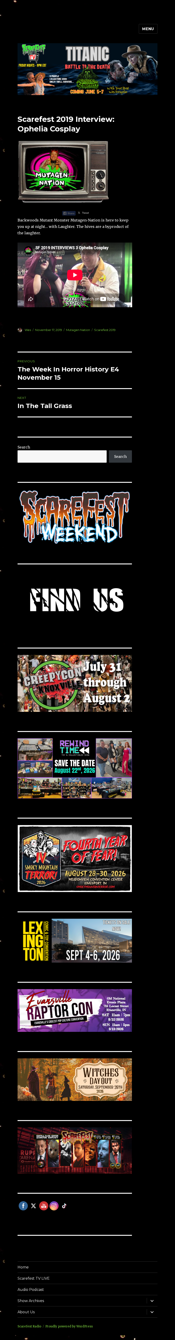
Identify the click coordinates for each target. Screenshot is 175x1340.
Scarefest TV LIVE (34, 1278)
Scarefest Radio (29, 1326)
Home (23, 1267)
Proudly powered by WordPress (69, 1326)
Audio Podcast (31, 1289)
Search (24, 447)
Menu (148, 29)
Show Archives (31, 1301)
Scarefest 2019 (105, 330)
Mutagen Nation (78, 330)
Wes (28, 330)
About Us (26, 1312)
